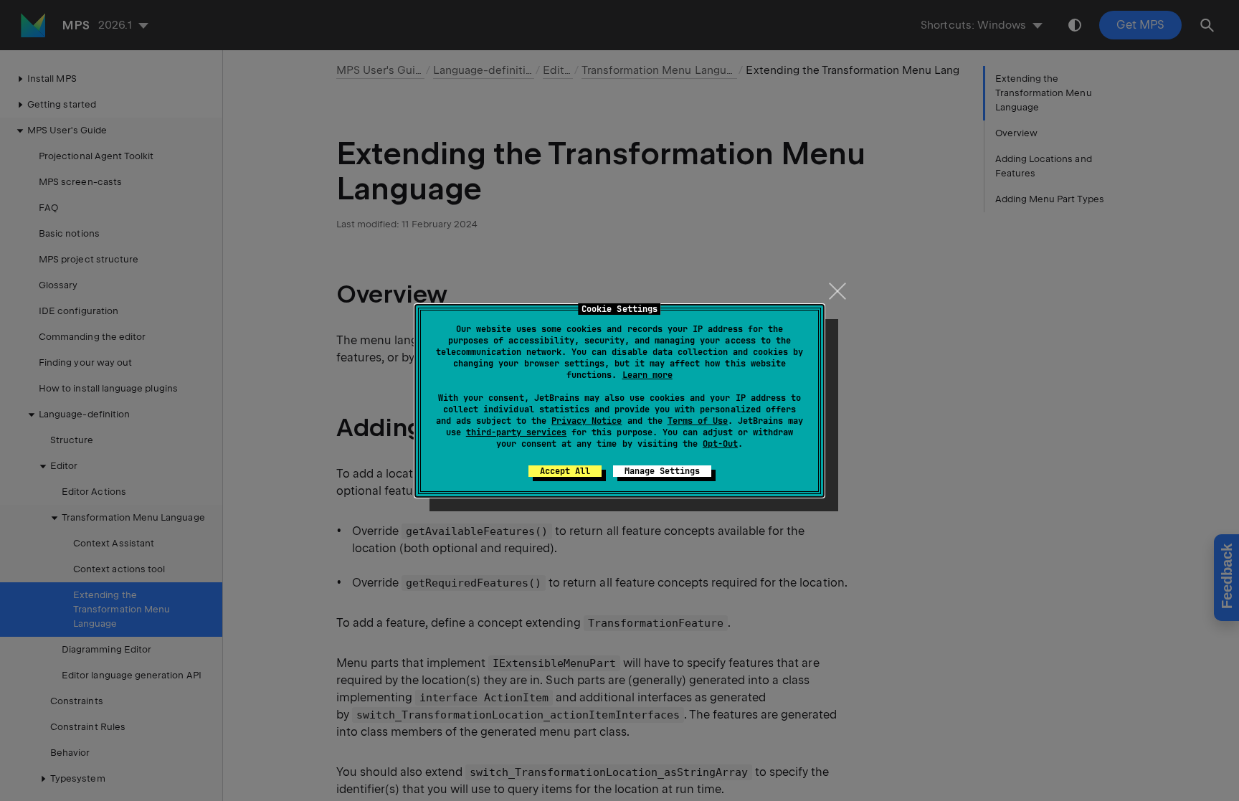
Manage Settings (662, 471)
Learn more (647, 375)
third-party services (516, 432)
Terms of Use (698, 421)
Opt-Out (720, 444)
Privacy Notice (586, 421)
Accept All (565, 471)
